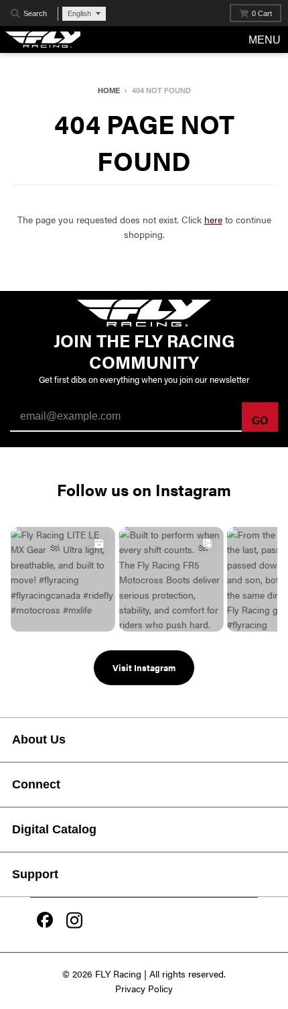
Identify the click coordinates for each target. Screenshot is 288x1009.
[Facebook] (45, 921)
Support (35, 874)
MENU (264, 40)
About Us (39, 739)
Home (109, 90)
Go (260, 420)
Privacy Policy (144, 988)
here (213, 219)
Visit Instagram (144, 667)
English (79, 13)
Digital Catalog (54, 829)
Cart (262, 13)
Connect (36, 784)
